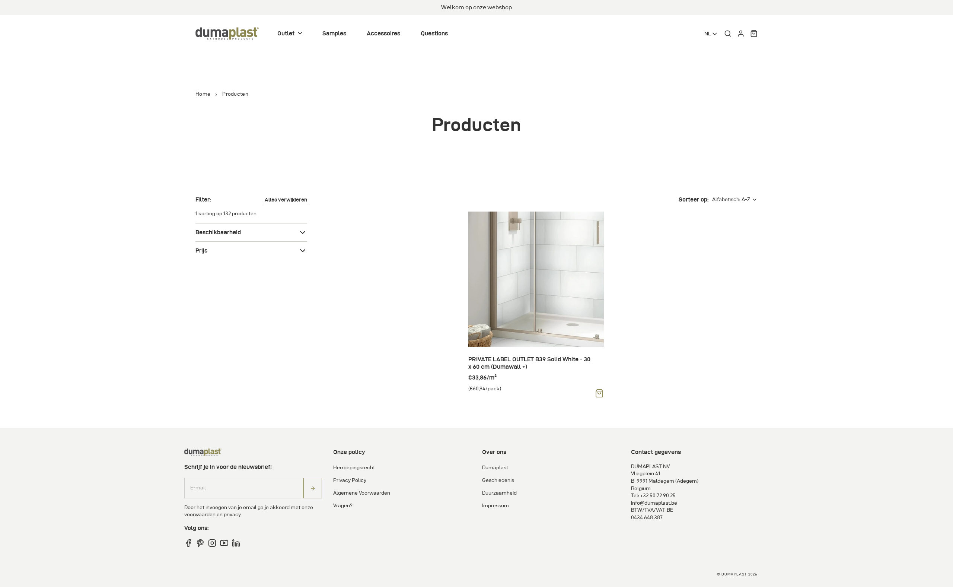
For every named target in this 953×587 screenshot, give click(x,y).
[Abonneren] (312, 488)
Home (202, 94)
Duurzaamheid (499, 493)
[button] (290, 34)
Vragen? (343, 505)
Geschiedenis (498, 480)
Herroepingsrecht (354, 467)
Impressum (495, 505)
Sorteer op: (693, 199)
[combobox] (711, 34)
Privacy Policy (349, 480)
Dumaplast (495, 467)
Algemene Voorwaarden (361, 493)
